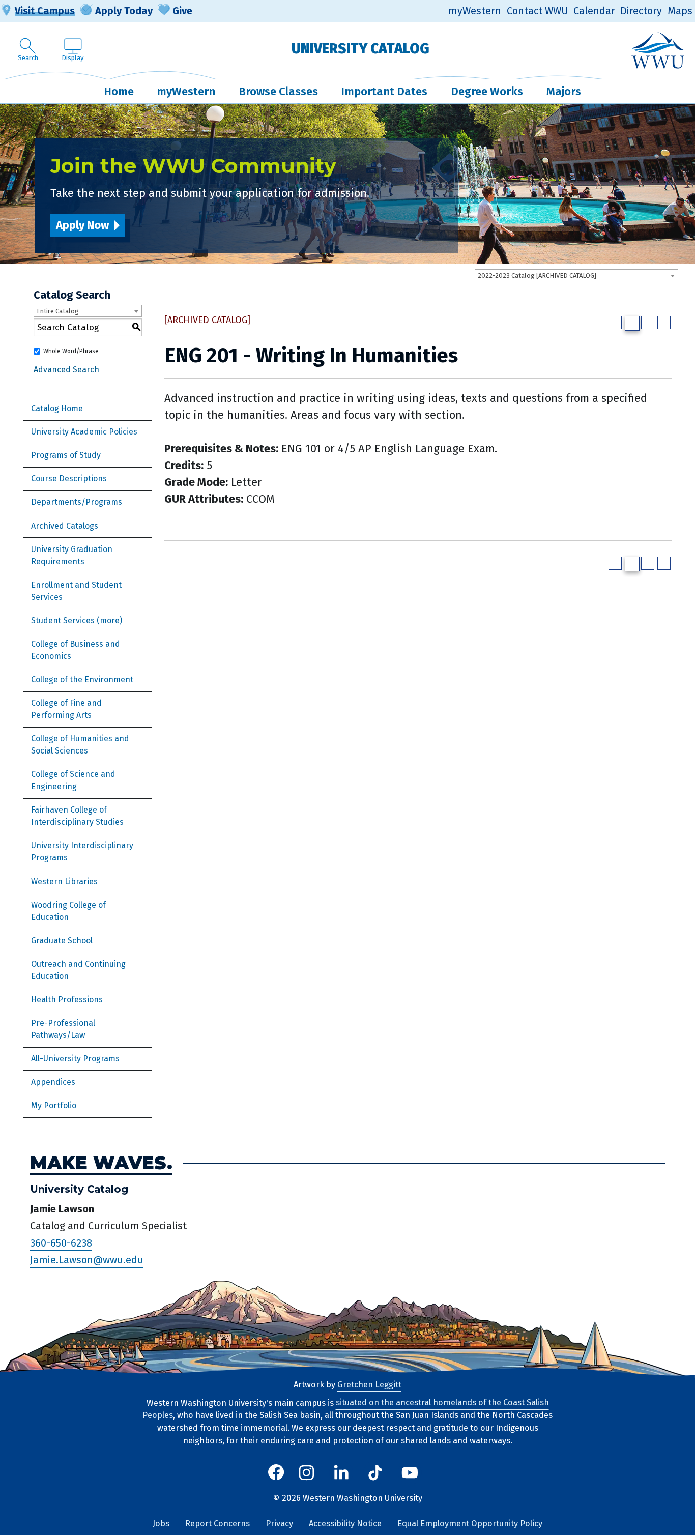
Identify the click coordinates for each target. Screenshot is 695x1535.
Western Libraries (64, 881)
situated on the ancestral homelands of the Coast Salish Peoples (345, 1409)
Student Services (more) (76, 620)
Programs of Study (66, 455)
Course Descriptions (69, 478)
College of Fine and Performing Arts (66, 709)
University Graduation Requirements (71, 555)
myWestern (474, 11)
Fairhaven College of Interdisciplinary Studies (77, 816)
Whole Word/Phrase (71, 351)
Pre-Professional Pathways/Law (63, 1029)
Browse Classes (278, 91)
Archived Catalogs (64, 526)
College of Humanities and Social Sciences (80, 745)
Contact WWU (537, 11)
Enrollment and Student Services (76, 591)
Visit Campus (45, 11)
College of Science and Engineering (73, 780)
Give (182, 11)
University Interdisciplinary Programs (82, 851)
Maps (680, 11)
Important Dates (384, 91)
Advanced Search (66, 369)
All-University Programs (75, 1058)
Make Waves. (101, 1163)
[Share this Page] (632, 323)
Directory (641, 11)
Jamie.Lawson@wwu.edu (86, 1260)
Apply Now (82, 225)
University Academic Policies (84, 432)
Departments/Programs (76, 502)
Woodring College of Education (68, 911)
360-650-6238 (61, 1243)
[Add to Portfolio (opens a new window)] (615, 322)
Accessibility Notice (345, 1523)
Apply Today (124, 11)
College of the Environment (82, 679)
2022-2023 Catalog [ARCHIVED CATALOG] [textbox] (537, 275)
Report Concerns (217, 1523)
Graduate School (62, 940)
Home (119, 91)
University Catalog (360, 48)
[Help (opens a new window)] (664, 322)
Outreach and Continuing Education (78, 970)
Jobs (161, 1523)
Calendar (594, 11)
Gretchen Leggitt (369, 1384)
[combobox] (576, 275)
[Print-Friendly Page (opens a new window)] (647, 322)
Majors (563, 91)
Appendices (53, 1082)
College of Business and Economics (75, 650)
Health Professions (67, 999)
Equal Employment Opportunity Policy (469, 1523)
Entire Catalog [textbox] (58, 311)
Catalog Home (57, 408)
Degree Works (487, 91)
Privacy (279, 1523)
